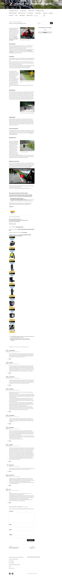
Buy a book (24, 232)
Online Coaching (11, 568)
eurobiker (19, 506)
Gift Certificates (22, 15)
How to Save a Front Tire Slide (14, 221)
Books (16, 15)
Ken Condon (11, 427)
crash (20, 338)
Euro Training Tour (30, 13)
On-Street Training (23, 10)
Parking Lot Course (31, 10)
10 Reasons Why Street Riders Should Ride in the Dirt (18, 220)
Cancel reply (25, 506)
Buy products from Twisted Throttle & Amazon (20, 235)
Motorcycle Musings (24, 336)
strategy (28, 339)
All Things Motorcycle (15, 336)
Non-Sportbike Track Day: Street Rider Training (16, 557)
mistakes (27, 338)
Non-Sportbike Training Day (13, 10)
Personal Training (11, 562)
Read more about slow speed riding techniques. (13, 38)
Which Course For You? (22, 13)
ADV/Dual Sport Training (40, 10)
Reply (10, 358)
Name (10, 524)
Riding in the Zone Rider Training (33, 4)
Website (10, 534)
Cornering (16, 338)
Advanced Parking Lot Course (13, 559)
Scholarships (45, 13)
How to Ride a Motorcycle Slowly (15, 219)
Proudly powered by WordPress (32, 573)
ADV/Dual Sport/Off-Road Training (14, 564)
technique (12, 340)
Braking (12, 338)
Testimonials (51, 13)
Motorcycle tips (19, 339)
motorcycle (12, 339)
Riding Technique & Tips (18, 337)
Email (10, 529)
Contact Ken (11, 15)
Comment (11, 511)
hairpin (23, 338)
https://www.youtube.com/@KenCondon (33, 556)
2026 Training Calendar (13, 13)
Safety (24, 339)
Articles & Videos (38, 13)
